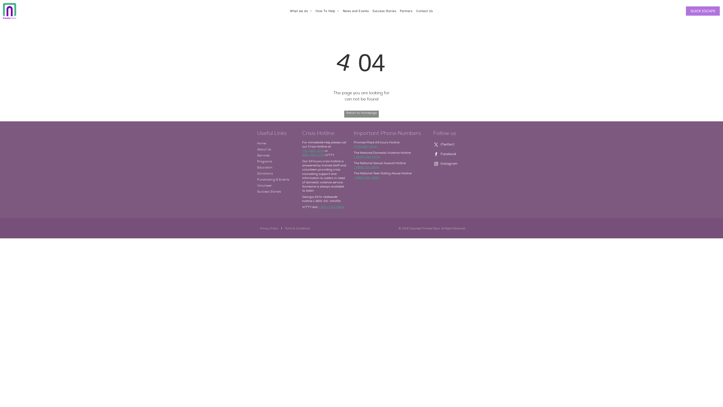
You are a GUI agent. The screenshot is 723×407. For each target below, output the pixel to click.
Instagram (449, 163)
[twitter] (436, 145)
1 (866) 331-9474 (366, 167)
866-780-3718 (313, 155)
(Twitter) (447, 144)
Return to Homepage (361, 113)
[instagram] (436, 164)
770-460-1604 (313, 151)
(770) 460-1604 (365, 146)
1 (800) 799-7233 (367, 157)
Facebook (448, 154)
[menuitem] (301, 11)
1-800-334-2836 (331, 207)
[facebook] (436, 154)
